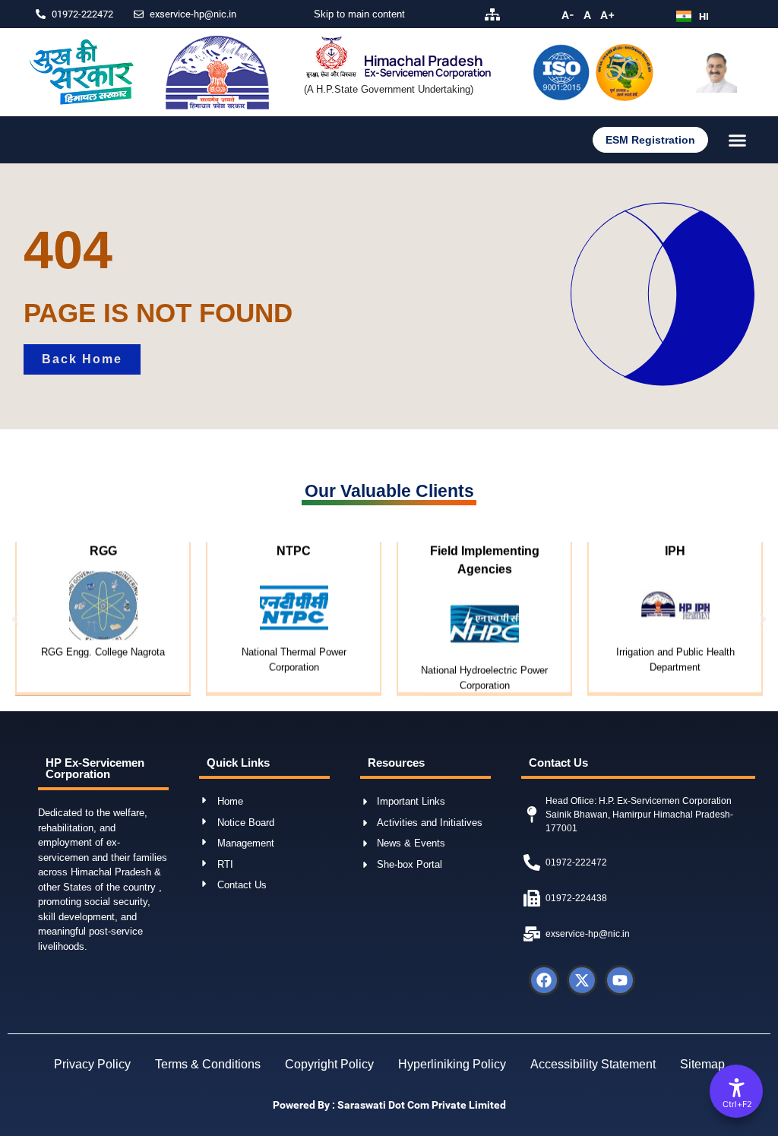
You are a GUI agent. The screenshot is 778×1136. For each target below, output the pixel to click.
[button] (737, 139)
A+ (607, 14)
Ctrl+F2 (737, 1104)
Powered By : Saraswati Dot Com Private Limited (389, 1105)
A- (567, 14)
